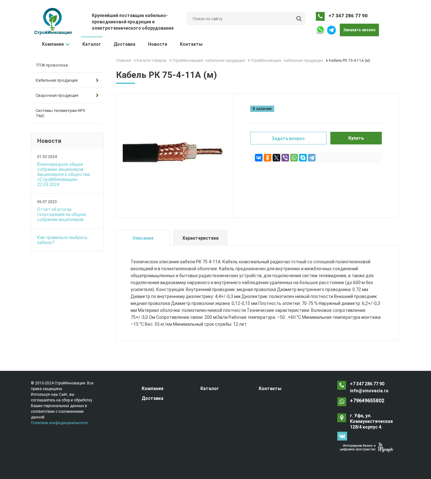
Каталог (91, 44)
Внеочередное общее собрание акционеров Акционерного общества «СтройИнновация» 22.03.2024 (63, 174)
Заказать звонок (359, 30)
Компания (53, 44)
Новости (157, 44)
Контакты (191, 44)
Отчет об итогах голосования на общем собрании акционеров (61, 214)
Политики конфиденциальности (59, 423)
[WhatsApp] (294, 157)
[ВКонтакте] (259, 157)
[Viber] (285, 157)
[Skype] (303, 157)
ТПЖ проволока (52, 65)
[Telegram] (312, 157)
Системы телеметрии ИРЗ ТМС (60, 113)
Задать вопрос (288, 138)
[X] (276, 157)
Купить (356, 138)
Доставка (124, 44)
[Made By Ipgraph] (366, 447)
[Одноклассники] (267, 157)
